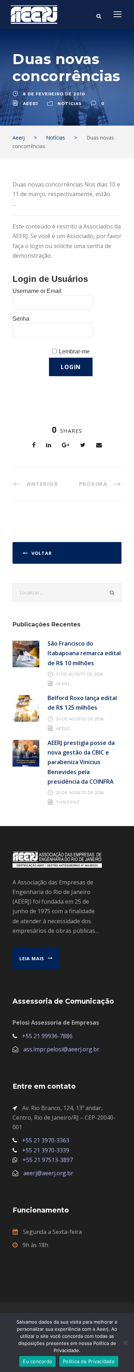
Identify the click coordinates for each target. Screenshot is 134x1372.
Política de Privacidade (89, 1361)
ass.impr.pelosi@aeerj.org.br (61, 1049)
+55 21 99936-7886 (47, 1036)
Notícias (70, 103)
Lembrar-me (74, 351)
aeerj (30, 103)
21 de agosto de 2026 (79, 674)
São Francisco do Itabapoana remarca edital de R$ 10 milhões (84, 653)
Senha (21, 319)
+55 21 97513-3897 (48, 1160)
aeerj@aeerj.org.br (48, 1173)
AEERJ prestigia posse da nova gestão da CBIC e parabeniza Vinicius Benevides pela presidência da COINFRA (81, 762)
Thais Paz (68, 802)
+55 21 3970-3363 (45, 1140)
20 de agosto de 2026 (80, 718)
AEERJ (63, 683)
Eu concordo (37, 1361)
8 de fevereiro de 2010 (54, 93)
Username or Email (37, 291)
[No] (125, 1342)
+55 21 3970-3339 (45, 1150)
